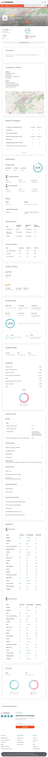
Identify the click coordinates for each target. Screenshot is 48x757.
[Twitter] (2, 716)
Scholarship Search (20, 742)
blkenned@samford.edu (13, 85)
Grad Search (19, 740)
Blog (34, 744)
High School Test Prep (5, 746)
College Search (20, 738)
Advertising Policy (36, 748)
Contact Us (35, 740)
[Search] (42, 2)
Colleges (6, 5)
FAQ (34, 742)
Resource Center (20, 744)
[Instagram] (11, 716)
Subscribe (25, 727)
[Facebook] (5, 716)
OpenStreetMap (39, 7)
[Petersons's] (7, 2)
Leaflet (33, 7)
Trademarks (35, 746)
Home (2, 5)
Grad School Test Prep (5, 740)
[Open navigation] (45, 2)
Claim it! (27, 22)
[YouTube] (8, 716)
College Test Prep (4, 738)
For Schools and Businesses (6, 748)
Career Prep (3, 742)
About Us (34, 738)
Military (2, 744)
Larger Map (3, 24)
